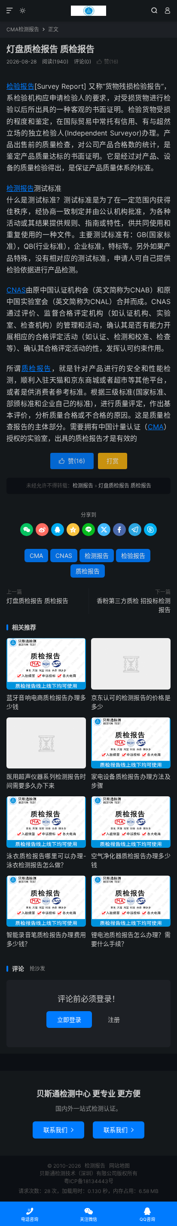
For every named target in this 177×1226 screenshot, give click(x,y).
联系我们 (58, 1129)
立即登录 (69, 1019)
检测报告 (88, 11)
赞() (107, 61)
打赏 (113, 460)
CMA (156, 426)
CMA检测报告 (22, 29)
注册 (114, 1019)
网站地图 (119, 1166)
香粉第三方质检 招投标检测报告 (134, 605)
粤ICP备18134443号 (88, 1181)
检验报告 (20, 86)
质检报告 (36, 368)
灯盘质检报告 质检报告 (50, 49)
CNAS (16, 290)
